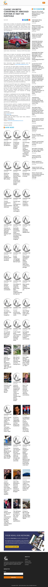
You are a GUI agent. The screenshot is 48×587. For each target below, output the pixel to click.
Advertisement (28, 562)
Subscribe (13, 577)
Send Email (8, 114)
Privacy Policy (28, 561)
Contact (27, 564)
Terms (26, 559)
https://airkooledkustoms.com (22, 64)
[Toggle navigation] (43, 3)
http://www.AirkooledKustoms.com (15, 120)
